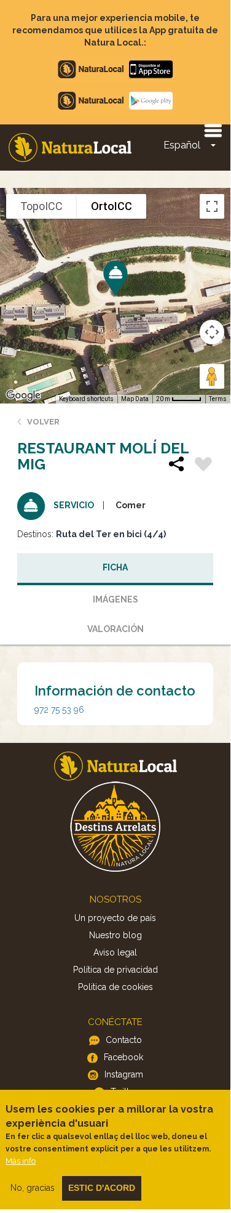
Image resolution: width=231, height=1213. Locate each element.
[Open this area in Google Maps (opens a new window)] (23, 395)
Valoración (115, 629)
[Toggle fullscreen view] (212, 206)
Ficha (115, 567)
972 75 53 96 (59, 710)
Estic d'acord (101, 1188)
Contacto (124, 1040)
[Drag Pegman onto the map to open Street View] (212, 376)
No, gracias (32, 1188)
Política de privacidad (115, 970)
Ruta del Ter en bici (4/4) (111, 534)
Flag (203, 466)
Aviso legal (115, 952)
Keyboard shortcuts (86, 399)
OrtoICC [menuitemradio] (111, 206)
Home (70, 147)
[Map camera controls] (212, 332)
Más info (21, 1161)
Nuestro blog (115, 935)
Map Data (135, 399)
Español (181, 145)
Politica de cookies (115, 987)
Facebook (123, 1057)
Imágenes (115, 599)
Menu (212, 130)
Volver (43, 421)
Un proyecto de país (115, 918)
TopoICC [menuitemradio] (41, 206)
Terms (218, 399)
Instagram (123, 1074)
